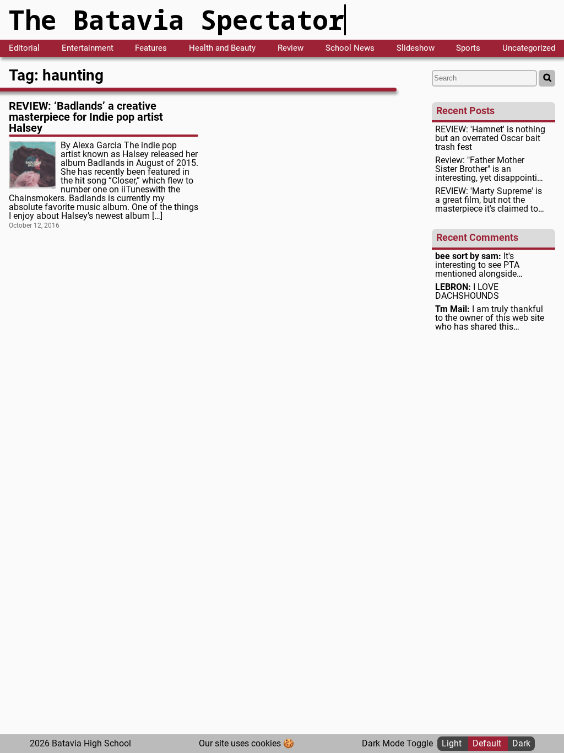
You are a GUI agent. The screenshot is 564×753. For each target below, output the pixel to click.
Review (290, 48)
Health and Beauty (222, 48)
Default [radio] (488, 743)
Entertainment (87, 48)
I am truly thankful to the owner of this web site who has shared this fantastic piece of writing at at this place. (489, 318)
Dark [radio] (521, 743)
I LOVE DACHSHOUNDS (467, 291)
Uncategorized (528, 48)
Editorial (24, 48)
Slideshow (416, 48)
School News (350, 48)
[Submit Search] (547, 78)
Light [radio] (453, 743)
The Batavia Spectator (176, 19)
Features (151, 48)
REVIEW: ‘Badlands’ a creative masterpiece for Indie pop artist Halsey (86, 116)
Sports (468, 48)
